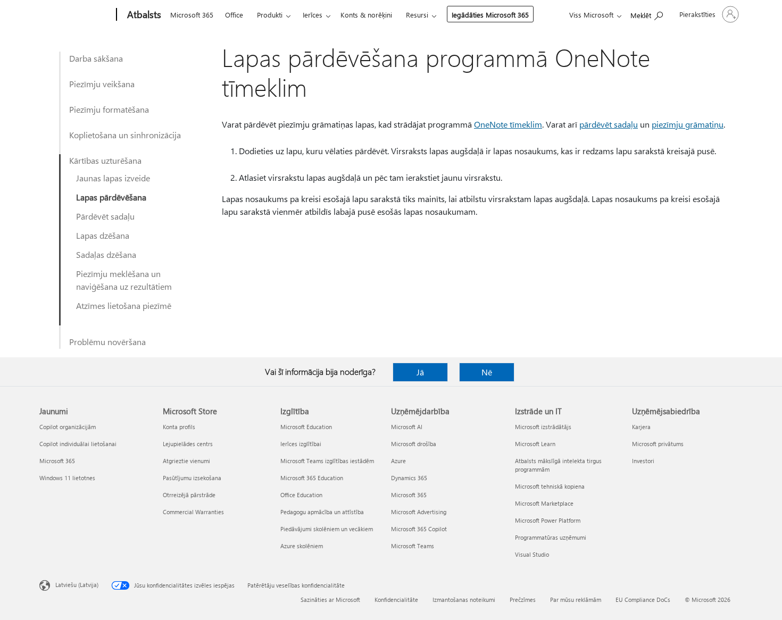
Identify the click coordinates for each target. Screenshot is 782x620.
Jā (420, 372)
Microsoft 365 (191, 14)
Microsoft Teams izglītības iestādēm (327, 461)
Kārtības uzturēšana (105, 160)
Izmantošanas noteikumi (463, 600)
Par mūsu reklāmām (575, 600)
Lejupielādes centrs (188, 444)
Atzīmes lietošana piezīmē (123, 305)
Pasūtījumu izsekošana (192, 478)
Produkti (269, 14)
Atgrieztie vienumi (186, 461)
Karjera (641, 427)
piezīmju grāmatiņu (687, 124)
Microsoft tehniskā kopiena (550, 486)
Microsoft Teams (412, 546)
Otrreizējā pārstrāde (189, 495)
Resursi (417, 14)
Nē (486, 372)
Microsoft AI (406, 427)
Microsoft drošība (413, 444)
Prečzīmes (523, 600)
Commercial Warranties (193, 512)
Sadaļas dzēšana (106, 254)
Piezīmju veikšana (102, 83)
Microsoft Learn (535, 444)
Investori (643, 461)
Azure (398, 461)
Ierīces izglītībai (300, 444)
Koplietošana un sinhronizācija (125, 134)
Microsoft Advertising (418, 512)
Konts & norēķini (366, 14)
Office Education (301, 495)
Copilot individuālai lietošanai (78, 444)
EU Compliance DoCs (642, 600)
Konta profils (179, 427)
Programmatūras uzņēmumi (550, 537)
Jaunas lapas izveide (113, 177)
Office (234, 14)
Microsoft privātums (658, 444)
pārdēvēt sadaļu (608, 124)
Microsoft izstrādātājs (543, 427)
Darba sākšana (96, 58)
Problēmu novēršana (107, 341)
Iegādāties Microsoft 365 (490, 14)
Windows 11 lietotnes (67, 478)
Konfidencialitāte (396, 600)
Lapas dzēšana (102, 235)
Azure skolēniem (301, 546)
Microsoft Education (306, 427)
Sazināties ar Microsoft (330, 600)
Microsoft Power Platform (547, 520)
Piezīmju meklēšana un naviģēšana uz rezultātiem (124, 280)
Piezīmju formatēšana (109, 109)
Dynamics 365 (409, 478)
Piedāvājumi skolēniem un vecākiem (326, 529)
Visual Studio (532, 554)
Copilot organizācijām (67, 427)
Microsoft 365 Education (311, 478)
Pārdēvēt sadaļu (105, 216)
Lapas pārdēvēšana (111, 197)
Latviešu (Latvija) (76, 585)
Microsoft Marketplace (544, 503)
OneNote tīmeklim (508, 124)
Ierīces (312, 14)
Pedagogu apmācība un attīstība (322, 512)
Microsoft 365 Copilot (419, 529)
